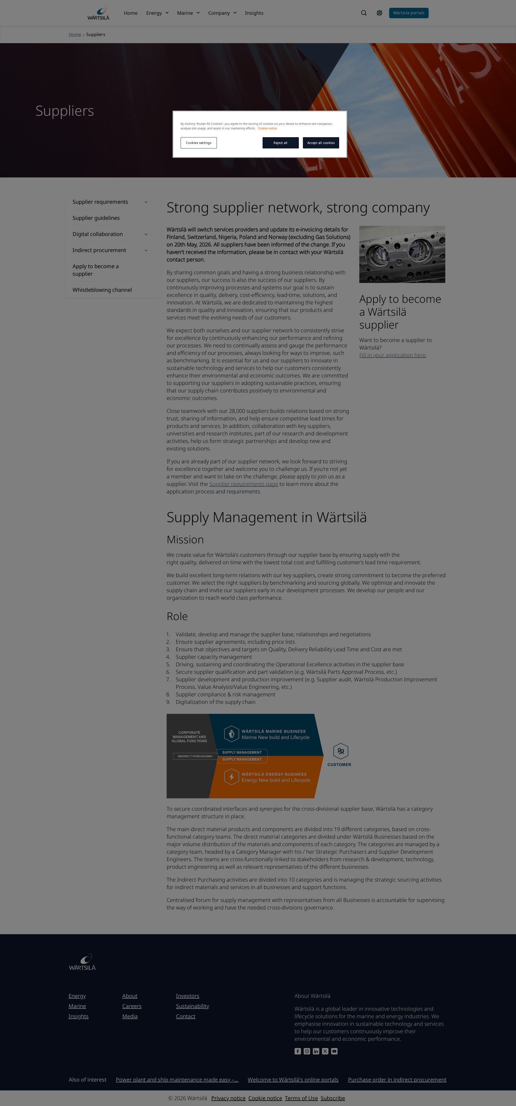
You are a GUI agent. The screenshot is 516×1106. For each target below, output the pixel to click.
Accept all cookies (321, 143)
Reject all (281, 143)
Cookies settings (198, 143)
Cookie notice (267, 128)
